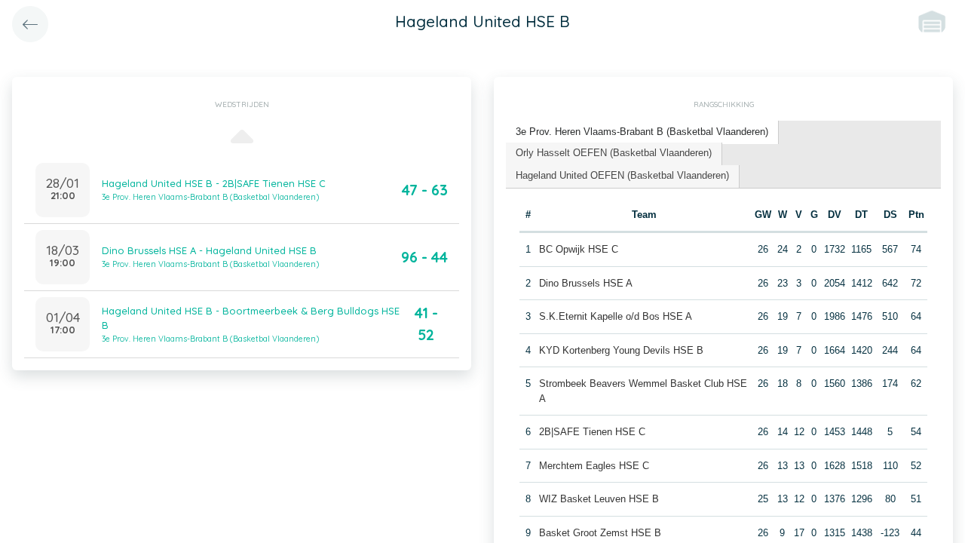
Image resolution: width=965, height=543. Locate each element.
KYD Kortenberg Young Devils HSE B (621, 350)
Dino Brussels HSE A (586, 283)
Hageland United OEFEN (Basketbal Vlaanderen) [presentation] (622, 175)
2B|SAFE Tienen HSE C (592, 431)
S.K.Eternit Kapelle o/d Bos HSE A (615, 316)
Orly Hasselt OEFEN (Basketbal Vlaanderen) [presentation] (614, 152)
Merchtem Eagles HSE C (594, 465)
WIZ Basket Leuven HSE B (599, 499)
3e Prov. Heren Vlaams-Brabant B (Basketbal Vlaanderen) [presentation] (642, 131)
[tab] (642, 132)
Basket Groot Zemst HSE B (600, 532)
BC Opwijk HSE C (578, 249)
